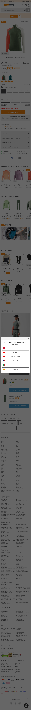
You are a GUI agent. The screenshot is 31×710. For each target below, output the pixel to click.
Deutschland (15, 356)
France (15, 361)
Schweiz (15, 352)
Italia (15, 365)
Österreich (16, 348)
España (15, 369)
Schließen (28, 338)
